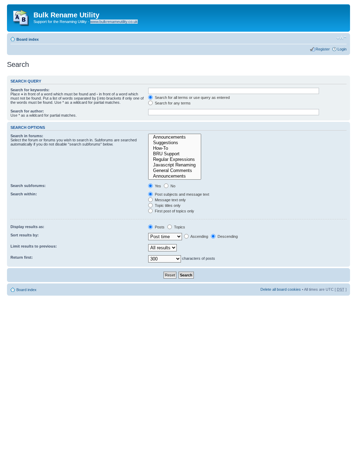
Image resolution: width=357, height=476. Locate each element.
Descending (227, 236)
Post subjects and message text (181, 194)
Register (323, 49)
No (172, 186)
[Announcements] (174, 137)
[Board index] (21, 16)
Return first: (21, 257)
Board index (27, 39)
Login (342, 49)
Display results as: (27, 227)
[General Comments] (174, 170)
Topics (179, 227)
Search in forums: (26, 136)
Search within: (23, 194)
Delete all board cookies (280, 289)
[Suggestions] (174, 143)
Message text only (170, 200)
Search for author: (27, 111)
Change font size (341, 38)
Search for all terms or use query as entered (192, 97)
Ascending (199, 236)
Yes (157, 186)
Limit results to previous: (33, 246)
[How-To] (174, 148)
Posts (159, 227)
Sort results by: (24, 235)
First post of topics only (174, 211)
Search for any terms (172, 103)
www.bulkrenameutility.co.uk (114, 21)
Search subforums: (28, 186)
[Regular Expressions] (174, 159)
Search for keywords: (30, 90)
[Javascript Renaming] (174, 165)
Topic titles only (167, 205)
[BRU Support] (174, 154)
